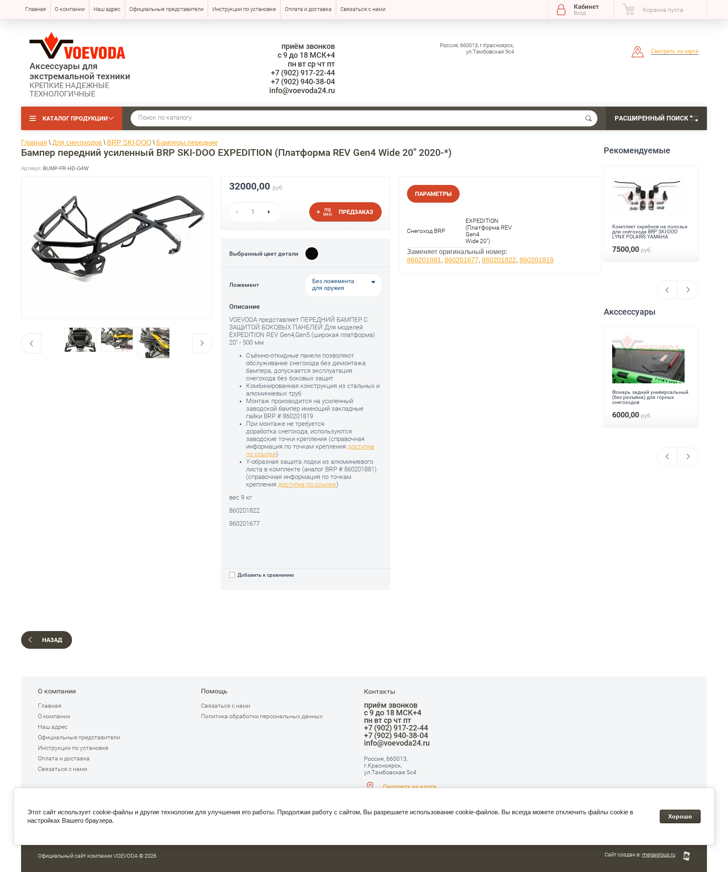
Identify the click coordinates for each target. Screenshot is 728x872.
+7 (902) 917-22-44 (303, 72)
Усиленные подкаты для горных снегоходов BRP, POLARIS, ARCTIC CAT (650, 242)
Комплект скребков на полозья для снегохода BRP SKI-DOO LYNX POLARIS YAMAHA (650, 393)
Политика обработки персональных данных (262, 716)
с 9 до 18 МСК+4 (306, 55)
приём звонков (308, 46)
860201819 (536, 260)
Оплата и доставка (308, 9)
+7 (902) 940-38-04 (303, 81)
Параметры (433, 193)
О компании (70, 9)
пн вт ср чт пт (311, 63)
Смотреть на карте (675, 51)
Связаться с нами (362, 9)
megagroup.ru (658, 854)
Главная (35, 9)
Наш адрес (107, 9)
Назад (52, 640)
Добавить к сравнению (265, 575)
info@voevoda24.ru (302, 90)
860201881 (424, 260)
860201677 (461, 260)
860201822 (499, 260)
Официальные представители (166, 9)
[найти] (588, 118)
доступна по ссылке (307, 484)
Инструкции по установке (244, 9)
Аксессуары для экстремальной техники (79, 71)
